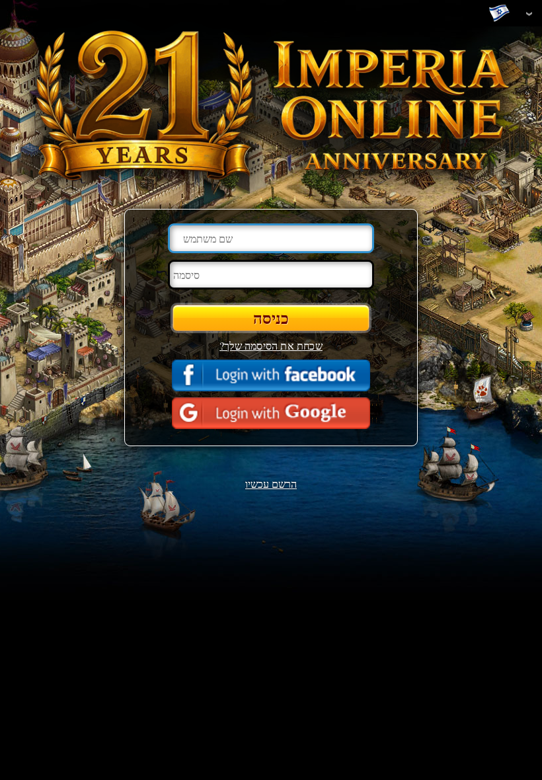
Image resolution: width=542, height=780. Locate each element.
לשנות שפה (502, 14)
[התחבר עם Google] (271, 413)
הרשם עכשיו (271, 483)
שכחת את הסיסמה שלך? (271, 345)
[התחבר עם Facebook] (271, 375)
